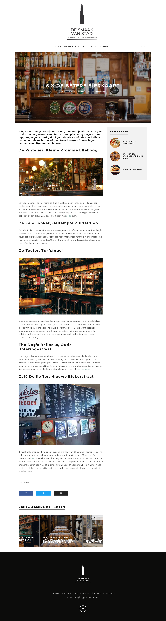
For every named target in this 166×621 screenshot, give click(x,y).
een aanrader (83, 369)
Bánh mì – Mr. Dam (132, 170)
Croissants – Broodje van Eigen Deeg (133, 156)
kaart (32, 458)
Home (58, 46)
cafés (27, 482)
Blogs (94, 46)
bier (21, 482)
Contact (105, 46)
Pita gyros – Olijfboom (129, 143)
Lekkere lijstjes (83, 91)
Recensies (81, 46)
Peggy (66, 91)
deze (68, 216)
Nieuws (68, 46)
